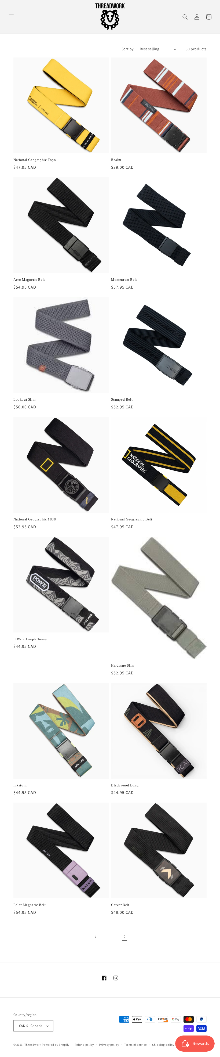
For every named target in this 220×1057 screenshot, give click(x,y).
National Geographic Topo (34, 160)
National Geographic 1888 (34, 519)
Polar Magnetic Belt (29, 905)
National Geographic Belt (131, 519)
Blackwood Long (124, 785)
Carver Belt (120, 905)
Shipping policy (163, 1045)
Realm (116, 160)
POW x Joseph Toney (30, 639)
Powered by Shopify (55, 1045)
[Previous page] (95, 937)
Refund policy (84, 1045)
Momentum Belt (124, 280)
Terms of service (135, 1045)
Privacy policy (109, 1045)
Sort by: (128, 48)
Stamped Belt (122, 399)
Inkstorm (20, 785)
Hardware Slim (122, 665)
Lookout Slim (24, 399)
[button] (11, 17)
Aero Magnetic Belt (29, 280)
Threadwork (32, 1045)
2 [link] (124, 937)
